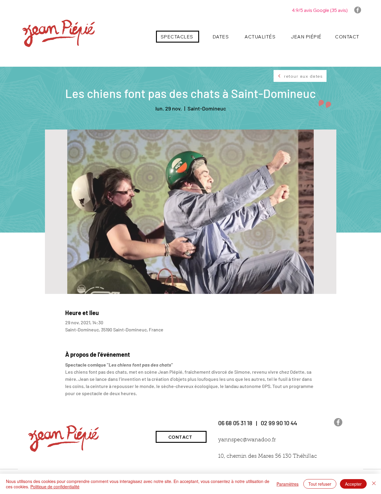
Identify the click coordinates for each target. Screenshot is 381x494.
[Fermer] (373, 484)
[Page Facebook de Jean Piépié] (357, 10)
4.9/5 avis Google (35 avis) (320, 10)
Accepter (353, 484)
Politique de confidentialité (54, 487)
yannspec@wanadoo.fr (247, 440)
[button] (177, 37)
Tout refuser (319, 484)
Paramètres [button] (288, 484)
